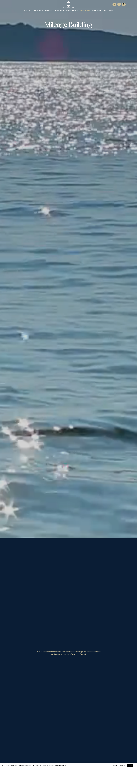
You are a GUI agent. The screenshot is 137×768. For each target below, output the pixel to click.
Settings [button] (115, 765)
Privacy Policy (62, 765)
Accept (130, 765)
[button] (59, 10)
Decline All (122, 765)
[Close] (135, 765)
